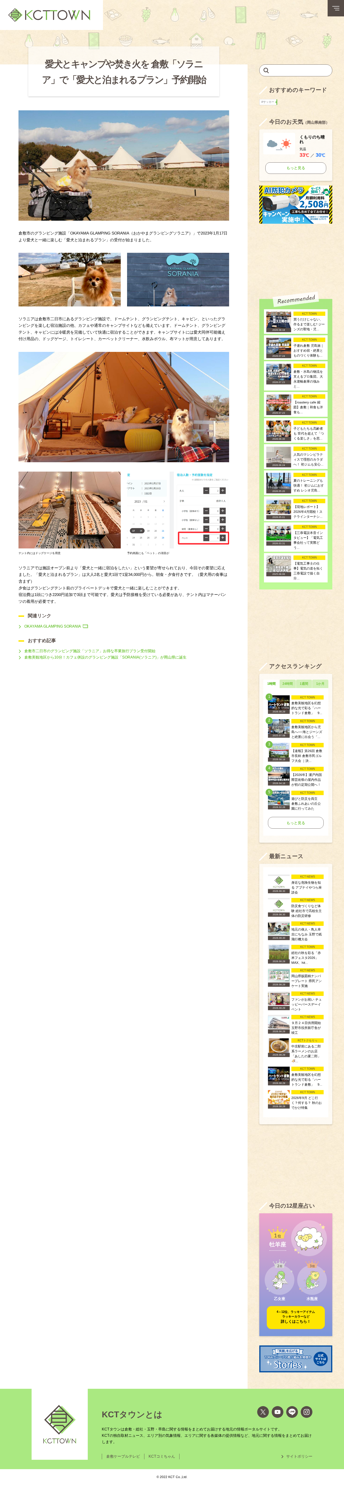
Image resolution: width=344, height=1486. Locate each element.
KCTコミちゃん (162, 1456)
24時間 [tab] (287, 683)
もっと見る (295, 168)
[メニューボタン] (336, 8)
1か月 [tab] (320, 683)
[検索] (266, 70)
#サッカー (268, 102)
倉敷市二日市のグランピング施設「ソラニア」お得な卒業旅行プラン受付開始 (89, 651)
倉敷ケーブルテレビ (123, 1456)
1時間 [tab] (271, 683)
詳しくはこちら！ (296, 1316)
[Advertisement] (295, 257)
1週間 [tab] (304, 683)
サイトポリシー (299, 1456)
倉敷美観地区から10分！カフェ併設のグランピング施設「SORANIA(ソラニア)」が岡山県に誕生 (105, 657)
